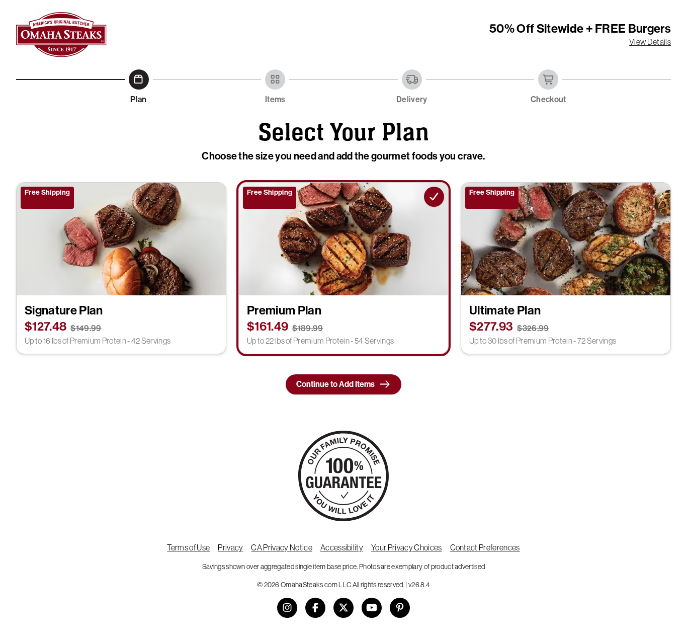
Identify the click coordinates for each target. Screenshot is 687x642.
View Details (650, 41)
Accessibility (341, 547)
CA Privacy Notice (281, 547)
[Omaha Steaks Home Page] (61, 34)
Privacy (230, 547)
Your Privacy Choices (406, 547)
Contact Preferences (485, 547)
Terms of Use (188, 547)
